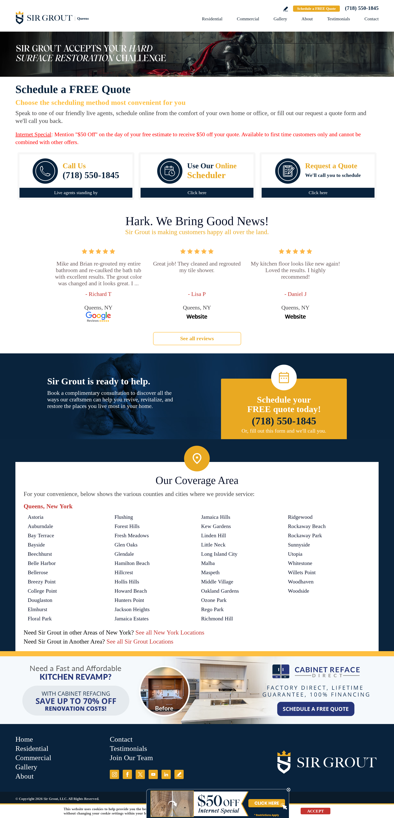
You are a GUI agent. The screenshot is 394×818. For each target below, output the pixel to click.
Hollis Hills (127, 582)
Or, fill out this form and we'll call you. (284, 431)
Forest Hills (127, 526)
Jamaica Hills (215, 517)
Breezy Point (42, 582)
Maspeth (210, 572)
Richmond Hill (217, 619)
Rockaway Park (305, 535)
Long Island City (219, 554)
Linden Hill (213, 535)
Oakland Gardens (220, 591)
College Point (42, 591)
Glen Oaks (126, 545)
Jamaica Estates (132, 619)
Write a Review (285, 9)
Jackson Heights (132, 609)
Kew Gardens (216, 526)
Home (24, 739)
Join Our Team (131, 758)
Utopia (295, 554)
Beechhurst (40, 554)
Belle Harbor (42, 563)
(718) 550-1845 (362, 8)
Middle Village (217, 582)
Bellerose (38, 572)
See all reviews (197, 338)
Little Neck (213, 545)
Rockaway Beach (307, 526)
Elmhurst (37, 609)
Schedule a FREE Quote (316, 9)
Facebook (127, 774)
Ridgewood (300, 517)
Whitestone (300, 563)
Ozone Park (214, 600)
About (307, 18)
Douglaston (40, 600)
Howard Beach (131, 591)
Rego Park (212, 609)
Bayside (36, 545)
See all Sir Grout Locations (140, 641)
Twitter (140, 774)
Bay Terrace (41, 535)
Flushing (124, 517)
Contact (371, 18)
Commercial (248, 18)
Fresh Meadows (132, 535)
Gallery (280, 18)
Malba (208, 563)
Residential (212, 18)
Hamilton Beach (132, 563)
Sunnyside (299, 545)
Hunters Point (129, 600)
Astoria (36, 517)
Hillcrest (124, 572)
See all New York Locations (169, 632)
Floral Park (40, 619)
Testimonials (338, 18)
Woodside (298, 591)
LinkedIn (166, 774)
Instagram (114, 774)
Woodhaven (301, 582)
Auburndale (40, 526)
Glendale (124, 554)
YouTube (153, 774)
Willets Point (302, 572)
